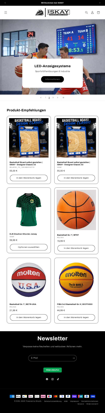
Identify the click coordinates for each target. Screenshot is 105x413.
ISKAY (23, 401)
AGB (66, 401)
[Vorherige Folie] (41, 97)
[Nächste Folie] (57, 97)
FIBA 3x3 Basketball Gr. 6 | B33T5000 (75, 304)
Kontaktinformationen (89, 401)
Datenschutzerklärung (53, 401)
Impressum (74, 401)
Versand (80, 404)
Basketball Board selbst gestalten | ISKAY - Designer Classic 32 (26, 163)
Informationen (52, 79)
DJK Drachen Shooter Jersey (23, 234)
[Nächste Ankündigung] (100, 3)
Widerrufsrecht (92, 404)
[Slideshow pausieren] (64, 97)
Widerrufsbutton (52, 370)
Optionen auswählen (28, 247)
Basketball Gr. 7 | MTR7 (68, 235)
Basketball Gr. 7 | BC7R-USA (23, 304)
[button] (6, 12)
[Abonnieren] (74, 358)
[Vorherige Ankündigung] (5, 3)
